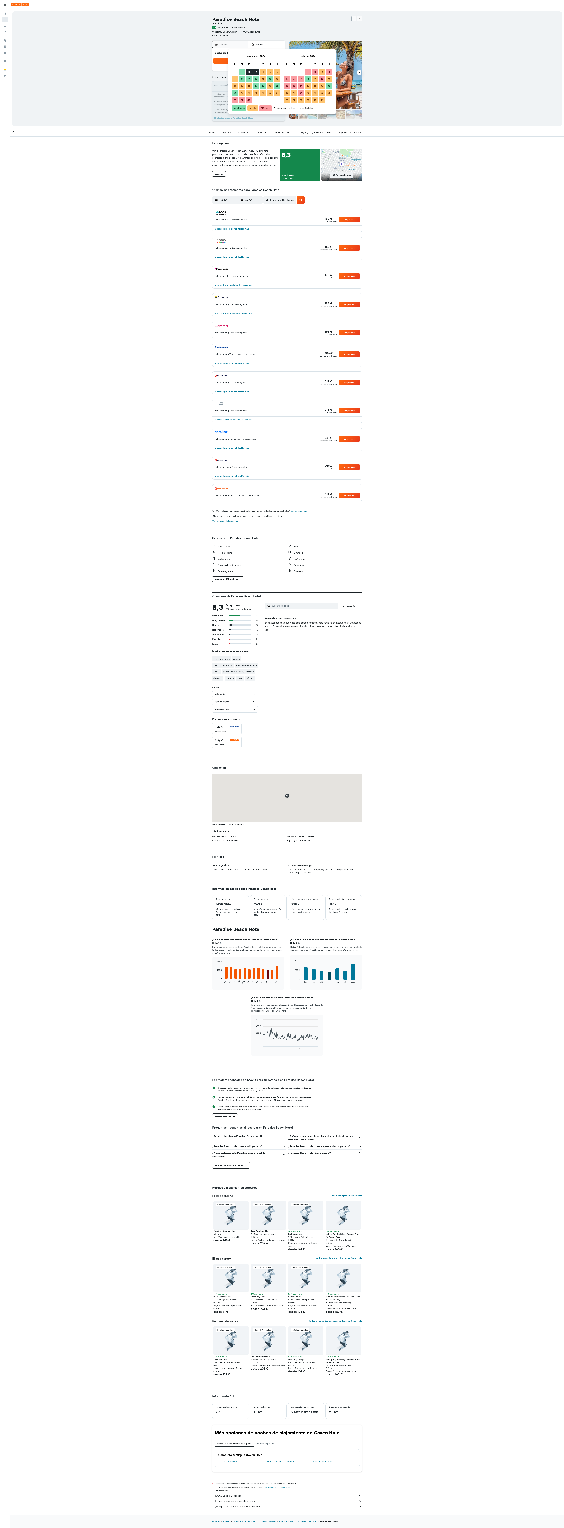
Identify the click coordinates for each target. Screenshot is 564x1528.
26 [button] (270, 92)
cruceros (230, 678)
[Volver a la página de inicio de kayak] (20, 4)
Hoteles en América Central (244, 1521)
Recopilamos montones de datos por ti (235, 1500)
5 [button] (270, 71)
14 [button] (235, 85)
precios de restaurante (246, 665)
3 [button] (256, 71)
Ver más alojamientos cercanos (347, 1195)
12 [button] (270, 78)
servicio (236, 658)
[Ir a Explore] (5, 40)
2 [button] (249, 71)
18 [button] (263, 85)
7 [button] (234, 78)
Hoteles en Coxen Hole (321, 1461)
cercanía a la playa (221, 658)
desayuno (217, 678)
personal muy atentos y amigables (238, 671)
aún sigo (250, 678)
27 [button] (277, 92)
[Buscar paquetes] (5, 32)
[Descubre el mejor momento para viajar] (5, 53)
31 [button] (322, 100)
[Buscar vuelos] (5, 13)
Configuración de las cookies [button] (225, 521)
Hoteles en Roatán (286, 1521)
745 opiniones (238, 27)
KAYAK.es (216, 1521)
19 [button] (270, 85)
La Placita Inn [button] (295, 1234)
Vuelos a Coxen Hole (228, 1461)
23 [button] (249, 92)
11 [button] (263, 78)
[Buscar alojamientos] (5, 20)
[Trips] (5, 61)
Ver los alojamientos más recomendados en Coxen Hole (335, 1321)
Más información (298, 511)
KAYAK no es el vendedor (228, 1495)
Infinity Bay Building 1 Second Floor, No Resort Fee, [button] (343, 1235)
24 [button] (256, 92)
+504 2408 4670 (220, 35)
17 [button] (256, 85)
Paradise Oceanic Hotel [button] (224, 1231)
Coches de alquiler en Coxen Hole (280, 1461)
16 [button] (249, 85)
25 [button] (263, 92)
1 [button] (241, 71)
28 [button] (235, 100)
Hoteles (226, 1521)
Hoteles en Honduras (267, 1521)
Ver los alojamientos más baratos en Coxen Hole (339, 1258)
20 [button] (277, 85)
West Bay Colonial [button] (222, 1296)
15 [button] (242, 85)
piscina (216, 671)
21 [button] (235, 92)
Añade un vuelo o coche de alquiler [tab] (234, 1443)
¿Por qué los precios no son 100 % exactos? (237, 1506)
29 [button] (242, 100)
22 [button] (242, 92)
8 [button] (242, 78)
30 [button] (248, 100)
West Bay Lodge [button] (259, 1296)
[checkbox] (227, 729)
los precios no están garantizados (278, 1487)
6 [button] (277, 71)
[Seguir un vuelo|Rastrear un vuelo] (5, 47)
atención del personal (223, 665)
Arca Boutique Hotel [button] (260, 1231)
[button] (5, 4)
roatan (240, 678)
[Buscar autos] (5, 26)
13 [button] (277, 78)
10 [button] (256, 78)
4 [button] (263, 71)
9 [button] (249, 78)
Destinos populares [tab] (265, 1443)
